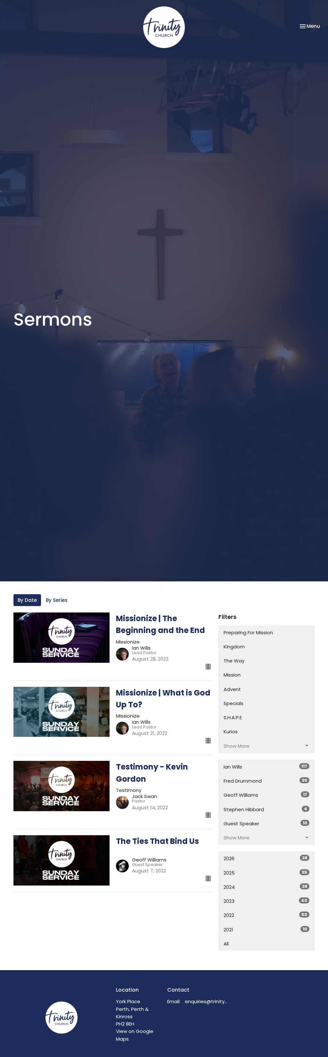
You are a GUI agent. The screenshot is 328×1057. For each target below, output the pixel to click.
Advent (232, 689)
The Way (234, 660)
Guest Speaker (265, 823)
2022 (265, 915)
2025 (265, 872)
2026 (265, 858)
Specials (233, 703)
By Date (27, 600)
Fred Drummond (265, 780)
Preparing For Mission (248, 632)
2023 (265, 900)
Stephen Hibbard (265, 809)
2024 (265, 886)
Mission (232, 674)
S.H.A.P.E (233, 717)
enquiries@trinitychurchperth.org (207, 1001)
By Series (57, 600)
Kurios (231, 731)
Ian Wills (265, 766)
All (226, 943)
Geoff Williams (265, 794)
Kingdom (234, 646)
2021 (265, 929)
